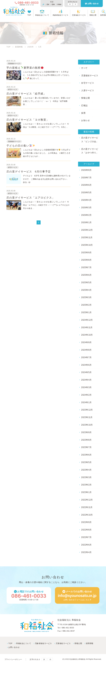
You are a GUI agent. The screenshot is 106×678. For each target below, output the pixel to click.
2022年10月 (87, 515)
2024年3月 (86, 387)
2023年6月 (86, 455)
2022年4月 (86, 552)
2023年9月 (86, 432)
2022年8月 (86, 530)
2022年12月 (87, 500)
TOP (29, 15)
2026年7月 (86, 177)
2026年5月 (86, 192)
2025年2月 (86, 305)
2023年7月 (86, 447)
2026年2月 (86, 215)
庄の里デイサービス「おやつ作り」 (89, 151)
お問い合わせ (93, 3)
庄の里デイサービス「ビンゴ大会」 (89, 140)
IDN (53, 4)
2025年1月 (86, 312)
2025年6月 (86, 275)
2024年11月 (87, 327)
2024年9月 (86, 342)
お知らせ (85, 120)
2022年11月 (87, 507)
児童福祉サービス (79, 15)
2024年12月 (87, 320)
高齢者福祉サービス (60, 15)
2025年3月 (86, 297)
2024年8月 (86, 350)
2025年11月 (87, 237)
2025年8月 (86, 260)
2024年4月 (86, 380)
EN (48, 4)
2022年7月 (86, 537)
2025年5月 (86, 282)
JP (43, 4)
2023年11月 (87, 417)
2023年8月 (86, 440)
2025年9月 (86, 252)
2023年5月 (86, 462)
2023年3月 (86, 477)
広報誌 (84, 105)
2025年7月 (86, 267)
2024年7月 (86, 357)
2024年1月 (86, 402)
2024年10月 (87, 335)
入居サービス (87, 90)
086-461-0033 (68, 628)
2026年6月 (86, 185)
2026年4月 (86, 200)
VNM (59, 4)
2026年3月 (86, 207)
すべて (84, 68)
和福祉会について (42, 15)
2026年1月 (86, 222)
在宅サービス (87, 83)
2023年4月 (86, 470)
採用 (83, 113)
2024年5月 (86, 372)
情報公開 (92, 15)
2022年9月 (86, 522)
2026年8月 (86, 170)
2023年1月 (86, 492)
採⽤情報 (89, 643)
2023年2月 (86, 485)
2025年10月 (87, 245)
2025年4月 (86, 290)
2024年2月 (86, 395)
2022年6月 (86, 545)
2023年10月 (87, 425)
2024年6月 (86, 365)
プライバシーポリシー (13, 659)
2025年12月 (87, 230)
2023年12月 (87, 410)
